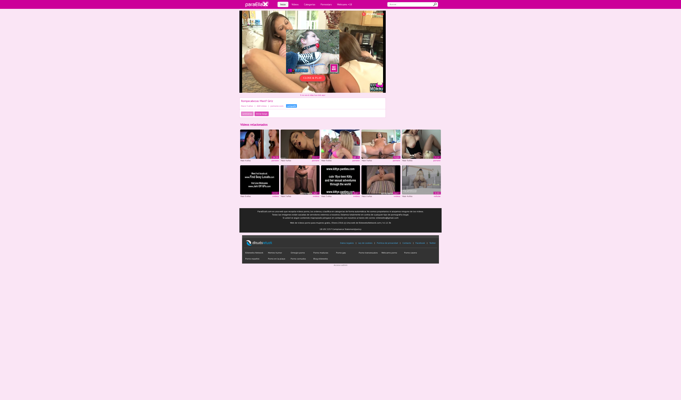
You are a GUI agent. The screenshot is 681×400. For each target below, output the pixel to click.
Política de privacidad (387, 243)
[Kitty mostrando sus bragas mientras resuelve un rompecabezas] (380, 179)
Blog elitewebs (320, 258)
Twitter (432, 243)
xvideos (275, 196)
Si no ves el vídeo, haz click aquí (312, 95)
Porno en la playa (276, 258)
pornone (275, 160)
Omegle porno (298, 252)
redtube (437, 196)
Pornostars (326, 4)
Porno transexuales (368, 252)
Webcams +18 (344, 4)
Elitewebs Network (254, 252)
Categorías (309, 4)
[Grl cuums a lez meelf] (300, 144)
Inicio (283, 4)
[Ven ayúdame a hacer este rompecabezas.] (300, 179)
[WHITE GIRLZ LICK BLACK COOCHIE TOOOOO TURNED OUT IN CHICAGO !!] (421, 144)
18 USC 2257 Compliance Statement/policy (340, 229)
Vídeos (295, 4)
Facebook (420, 243)
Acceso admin (340, 265)
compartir (291, 106)
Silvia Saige (261, 113)
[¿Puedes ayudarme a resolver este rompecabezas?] (340, 179)
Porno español (252, 258)
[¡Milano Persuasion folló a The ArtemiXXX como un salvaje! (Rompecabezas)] (421, 179)
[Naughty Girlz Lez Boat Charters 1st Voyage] (340, 144)
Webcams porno (389, 252)
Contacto (406, 243)
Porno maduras (320, 252)
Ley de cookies (365, 243)
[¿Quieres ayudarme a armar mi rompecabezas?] (259, 179)
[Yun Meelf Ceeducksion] (259, 144)
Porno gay (341, 252)
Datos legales (347, 243)
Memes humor (275, 252)
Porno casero (410, 252)
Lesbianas (247, 113)
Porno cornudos (298, 258)
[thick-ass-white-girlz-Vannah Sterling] (380, 144)
